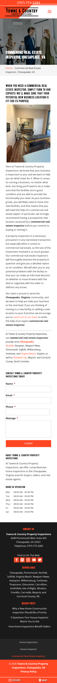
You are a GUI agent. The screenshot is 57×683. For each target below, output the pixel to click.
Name (10, 383)
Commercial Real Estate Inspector (28, 656)
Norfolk (9, 345)
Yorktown (42, 580)
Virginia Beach (28, 353)
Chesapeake (27, 341)
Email (10, 395)
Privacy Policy (29, 671)
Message (12, 418)
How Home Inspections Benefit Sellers (29, 626)
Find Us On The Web (28, 555)
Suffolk (11, 576)
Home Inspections (28, 642)
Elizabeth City (20, 357)
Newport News (41, 576)
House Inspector (28, 649)
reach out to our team (25, 317)
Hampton (14, 580)
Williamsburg (28, 580)
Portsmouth (31, 572)
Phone (11, 406)
